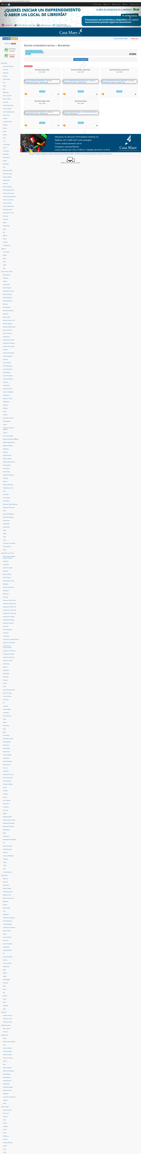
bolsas (4, 1038)
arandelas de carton (8, 291)
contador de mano (8, 379)
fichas (4, 411)
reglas (5, 813)
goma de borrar (7, 696)
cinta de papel (7, 362)
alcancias (5, 882)
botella (5, 255)
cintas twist (6, 115)
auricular (5, 1116)
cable (4, 1120)
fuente (5, 1129)
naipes (5, 976)
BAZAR (38, 154)
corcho (5, 1061)
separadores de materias (9, 839)
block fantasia (7, 577)
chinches (5, 359)
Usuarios (133, 38)
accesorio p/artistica (8, 66)
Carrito (6, 4)
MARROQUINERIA (91, 154)
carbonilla (5, 102)
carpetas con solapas (9, 343)
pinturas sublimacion (8, 206)
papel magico (6, 979)
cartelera (5, 349)
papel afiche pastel (8, 738)
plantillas (5, 790)
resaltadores (6, 830)
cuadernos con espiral (9, 642)
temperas (5, 859)
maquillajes (6, 154)
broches (5, 904)
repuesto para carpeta (9, 820)
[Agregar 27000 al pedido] (58, 125)
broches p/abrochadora (9, 327)
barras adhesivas (7, 301)
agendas (5, 878)
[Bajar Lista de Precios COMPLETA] (10, 50)
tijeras (5, 862)
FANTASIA (77, 154)
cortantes (5, 382)
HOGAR (83, 154)
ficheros (5, 415)
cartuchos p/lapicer (8, 623)
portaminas (6, 803)
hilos (4, 138)
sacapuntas (6, 836)
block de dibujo (7, 99)
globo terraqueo (7, 693)
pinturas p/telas (7, 203)
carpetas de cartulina (9, 346)
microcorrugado (7, 1067)
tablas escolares (7, 849)
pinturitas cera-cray (8, 774)
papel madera (6, 1074)
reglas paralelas (7, 816)
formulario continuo (8, 418)
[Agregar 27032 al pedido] (135, 94)
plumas (5, 797)
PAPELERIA (100, 154)
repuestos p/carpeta (8, 826)
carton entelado (7, 108)
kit (3, 703)
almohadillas (6, 284)
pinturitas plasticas (8, 784)
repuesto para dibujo (8, 823)
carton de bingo (7, 1054)
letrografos (6, 712)
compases (6, 633)
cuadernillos (6, 385)
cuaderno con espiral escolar (11, 639)
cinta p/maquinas (7, 366)
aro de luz (6, 1113)
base (4, 89)
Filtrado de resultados (80, 59)
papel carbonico (7, 455)
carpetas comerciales (9, 340)
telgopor (5, 1100)
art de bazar (6, 252)
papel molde (6, 1084)
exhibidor (5, 408)
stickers (5, 996)
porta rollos (6, 501)
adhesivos (5, 73)
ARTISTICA (32, 154)
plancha (5, 481)
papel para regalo (8, 1087)
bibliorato (5, 304)
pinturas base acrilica (8, 190)
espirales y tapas (7, 398)
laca (4, 141)
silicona (5, 235)
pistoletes (5, 478)
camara (5, 1123)
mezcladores (6, 157)
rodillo (5, 222)
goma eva (5, 699)
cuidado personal (7, 1015)
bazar (4, 248)
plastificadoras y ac (8, 488)
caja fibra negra (7, 1051)
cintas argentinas (7, 629)
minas (4, 732)
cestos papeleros (7, 356)
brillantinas (6, 594)
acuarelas (5, 69)
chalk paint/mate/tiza (8, 112)
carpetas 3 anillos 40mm (9, 603)
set (4, 232)
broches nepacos (7, 323)
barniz (4, 86)
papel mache (6, 180)
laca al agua (6, 144)
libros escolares (7, 716)
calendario (6, 914)
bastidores (5, 92)
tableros (5, 852)
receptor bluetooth (8, 1142)
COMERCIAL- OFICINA (47, 154)
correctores (6, 636)
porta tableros (7, 800)
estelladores (6, 401)
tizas (4, 869)
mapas (5, 722)
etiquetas (5, 405)
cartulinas (5, 626)
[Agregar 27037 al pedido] (96, 94)
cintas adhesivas (7, 369)
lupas (4, 719)
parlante (5, 1139)
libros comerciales (8, 436)
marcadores (6, 725)
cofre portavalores (8, 375)
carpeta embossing (8, 105)
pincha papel (6, 471)
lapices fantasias (7, 957)
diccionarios (6, 664)
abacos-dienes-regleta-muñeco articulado (9, 557)
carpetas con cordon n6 (9, 613)
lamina (5, 147)
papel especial (7, 465)
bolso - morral (6, 1028)
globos (5, 934)
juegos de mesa (7, 950)
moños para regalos (8, 1071)
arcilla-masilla (6, 79)
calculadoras (6, 336)
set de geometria (7, 846)
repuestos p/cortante (8, 507)
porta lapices (6, 497)
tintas (4, 865)
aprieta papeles (7, 288)
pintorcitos (5, 771)
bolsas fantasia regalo (9, 1041)
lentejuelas (6, 151)
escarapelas (6, 673)
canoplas (5, 597)
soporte (5, 1146)
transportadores (7, 872)
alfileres (5, 281)
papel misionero (7, 1080)
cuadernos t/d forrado (9, 651)
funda (4, 1133)
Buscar (14, 38)
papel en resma (7, 458)
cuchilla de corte (7, 121)
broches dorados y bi (8, 320)
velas (4, 1009)
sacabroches (6, 527)
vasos (4, 1002)
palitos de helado (7, 174)
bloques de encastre (8, 898)
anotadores (6, 564)
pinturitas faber (7, 781)
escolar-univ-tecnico (8, 553)
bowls (4, 258)
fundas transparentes (9, 690)
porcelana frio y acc (8, 213)
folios (4, 686)
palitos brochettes (7, 170)
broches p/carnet (7, 330)
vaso (4, 268)
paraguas (5, 983)
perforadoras (6, 468)
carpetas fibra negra (8, 620)
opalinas (5, 452)
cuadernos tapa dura (9, 657)
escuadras (5, 677)
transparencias (7, 546)
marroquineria (6, 1025)
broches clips (6, 317)
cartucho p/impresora (8, 353)
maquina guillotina (8, 445)
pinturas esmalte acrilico (9, 196)
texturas (5, 242)
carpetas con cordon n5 (9, 610)
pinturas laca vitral (8, 200)
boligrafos (5, 314)
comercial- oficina (8, 271)
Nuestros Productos (120, 38)
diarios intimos (7, 930)
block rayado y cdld (8, 581)
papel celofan (6, 748)
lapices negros (7, 709)
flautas (5, 683)
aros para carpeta (8, 568)
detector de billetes (8, 392)
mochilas (5, 1032)
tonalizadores (6, 245)
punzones (5, 216)
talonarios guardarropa (9, 1097)
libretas (5, 432)
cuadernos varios (7, 388)
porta (4, 491)
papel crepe (6, 751)
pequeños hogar (7, 1022)
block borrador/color (8, 310)
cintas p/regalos (7, 924)
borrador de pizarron (8, 587)
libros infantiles (7, 963)
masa (4, 729)
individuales (6, 947)
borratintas (6, 590)
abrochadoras (6, 275)
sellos (4, 229)
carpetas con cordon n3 (9, 607)
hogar (4, 1012)
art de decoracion (7, 891)
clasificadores (6, 372)
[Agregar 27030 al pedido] (58, 94)
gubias (5, 134)
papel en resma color (9, 462)
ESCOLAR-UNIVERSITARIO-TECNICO (64, 154)
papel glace (6, 758)
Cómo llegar (98, 4)
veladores (5, 1005)
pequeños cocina (7, 1018)
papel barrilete (7, 742)
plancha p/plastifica (8, 484)
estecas (5, 128)
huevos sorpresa (7, 943)
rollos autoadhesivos (8, 514)
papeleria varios (7, 1090)
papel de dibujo (7, 177)
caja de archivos (7, 333)
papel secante (7, 764)
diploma (5, 667)
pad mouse (6, 1136)
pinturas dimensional (8, 193)
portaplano (6, 807)
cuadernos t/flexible (8, 654)
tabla (4, 537)
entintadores (6, 395)
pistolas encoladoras (8, 475)
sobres (5, 533)
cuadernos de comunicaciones (7, 646)
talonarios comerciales (9, 543)
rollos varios (6, 520)
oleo (4, 167)
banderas (5, 571)
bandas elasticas (7, 294)
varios (4, 265)
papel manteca (7, 1077)
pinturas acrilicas (7, 187)
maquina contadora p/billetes (10, 439)
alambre (5, 76)
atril (4, 82)
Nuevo (126, 4)
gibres (4, 131)
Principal (6, 38)
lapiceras (5, 706)
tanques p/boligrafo (8, 856)
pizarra (5, 787)
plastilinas (5, 794)
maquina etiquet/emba (9, 442)
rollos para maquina (8, 517)
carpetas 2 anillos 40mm (9, 600)
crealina (5, 118)
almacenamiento (7, 1110)
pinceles (5, 183)
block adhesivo (7, 307)
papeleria (5, 1035)
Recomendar (116, 4)
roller (4, 511)
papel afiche (6, 735)
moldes (5, 160)
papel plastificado (7, 761)
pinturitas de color (8, 209)
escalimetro (6, 670)
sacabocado (6, 226)
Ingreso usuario (135, 4)
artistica (5, 63)
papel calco (6, 745)
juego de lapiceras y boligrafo (8, 428)
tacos (4, 540)
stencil (4, 239)
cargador (5, 1126)
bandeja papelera (7, 297)
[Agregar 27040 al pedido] (96, 125)
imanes (5, 424)
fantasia (5, 875)
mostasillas (6, 164)
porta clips (6, 494)
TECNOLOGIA (108, 154)
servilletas (5, 1093)
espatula (5, 125)
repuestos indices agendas (10, 504)
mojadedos (6, 449)
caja (4, 911)
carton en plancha (8, 1058)
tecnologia (6, 1107)
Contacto (107, 4)
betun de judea (7, 95)
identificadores (7, 421)
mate (4, 261)
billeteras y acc (7, 895)
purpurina (5, 219)
